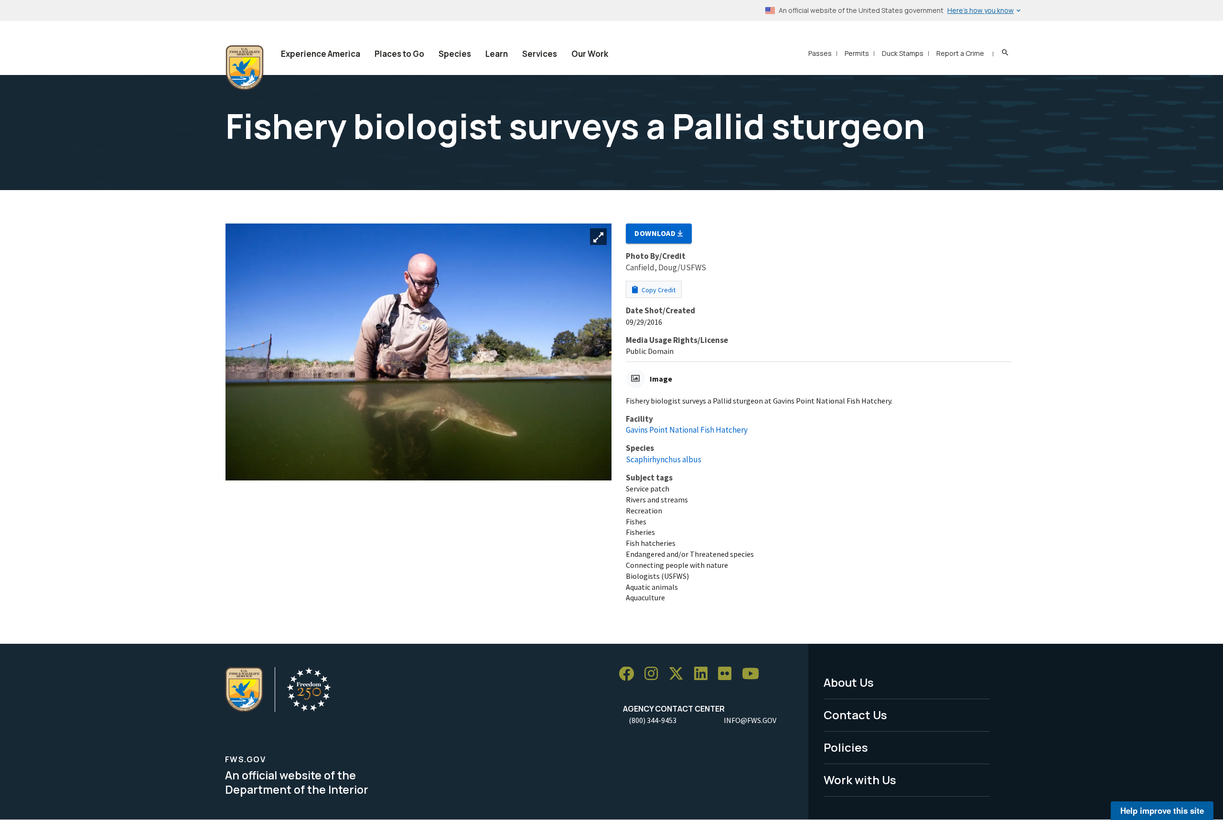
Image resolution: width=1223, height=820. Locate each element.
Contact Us (855, 715)
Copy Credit (658, 290)
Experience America (320, 53)
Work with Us (860, 780)
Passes (820, 53)
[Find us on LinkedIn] (704, 674)
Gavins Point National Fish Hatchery (687, 430)
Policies (846, 747)
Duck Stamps (902, 53)
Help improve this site (1162, 810)
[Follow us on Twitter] (679, 674)
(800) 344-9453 (652, 720)
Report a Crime (960, 53)
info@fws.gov (750, 720)
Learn (496, 53)
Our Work (589, 53)
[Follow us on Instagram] (654, 674)
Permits (857, 53)
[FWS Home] (244, 68)
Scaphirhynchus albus (663, 459)
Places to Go (399, 53)
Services (539, 53)
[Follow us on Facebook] (630, 674)
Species (455, 53)
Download (655, 233)
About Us (849, 682)
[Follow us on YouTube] (754, 674)
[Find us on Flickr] (728, 674)
